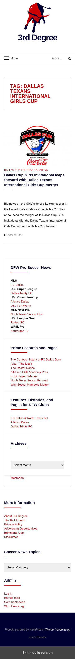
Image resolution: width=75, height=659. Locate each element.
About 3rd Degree (16, 516)
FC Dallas (17, 284)
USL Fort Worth (21, 305)
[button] (7, 194)
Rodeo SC (17, 322)
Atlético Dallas (20, 301)
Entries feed (12, 597)
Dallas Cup (12, 170)
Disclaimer (11, 536)
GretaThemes (37, 637)
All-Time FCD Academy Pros (29, 372)
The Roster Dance (23, 367)
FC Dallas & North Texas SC (29, 418)
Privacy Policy (13, 524)
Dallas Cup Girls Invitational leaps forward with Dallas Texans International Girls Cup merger (34, 180)
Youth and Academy (34, 170)
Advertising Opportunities (20, 528)
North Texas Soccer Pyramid (29, 380)
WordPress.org (14, 606)
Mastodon (17, 478)
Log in (8, 593)
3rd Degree (37, 37)
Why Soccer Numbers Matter (30, 384)
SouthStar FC (20, 330)
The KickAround (14, 520)
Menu (12, 58)
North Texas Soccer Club (27, 314)
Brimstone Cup (14, 532)
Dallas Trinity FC (21, 293)
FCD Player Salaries (24, 376)
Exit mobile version (37, 652)
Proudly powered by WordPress (24, 629)
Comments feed (14, 602)
